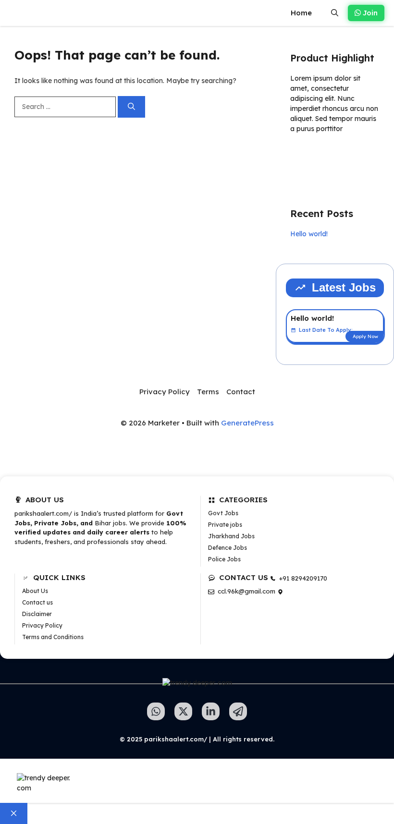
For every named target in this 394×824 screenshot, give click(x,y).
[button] (334, 13)
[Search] (131, 107)
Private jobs (225, 524)
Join (369, 12)
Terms (208, 391)
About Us (35, 590)
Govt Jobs (223, 513)
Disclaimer (37, 614)
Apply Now (365, 336)
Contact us (37, 602)
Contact (240, 391)
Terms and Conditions (53, 637)
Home (301, 12)
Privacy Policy (164, 391)
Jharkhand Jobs (231, 536)
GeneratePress (247, 422)
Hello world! (309, 234)
